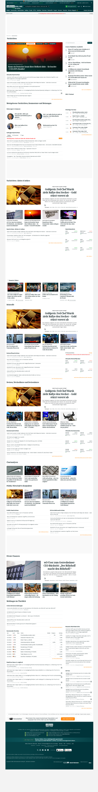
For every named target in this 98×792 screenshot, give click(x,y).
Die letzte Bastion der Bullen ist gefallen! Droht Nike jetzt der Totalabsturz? (14, 479)
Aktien (8, 10)
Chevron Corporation (20, 368)
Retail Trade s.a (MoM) (78, 116)
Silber (53, 207)
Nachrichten (21, 10)
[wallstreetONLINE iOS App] (60, 750)
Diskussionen (82, 377)
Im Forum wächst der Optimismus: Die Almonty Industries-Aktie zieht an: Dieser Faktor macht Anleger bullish (32, 152)
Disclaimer (38, 745)
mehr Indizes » (89, 256)
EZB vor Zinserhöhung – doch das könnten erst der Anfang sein (79, 63)
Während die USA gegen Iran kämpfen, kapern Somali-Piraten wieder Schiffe (78, 83)
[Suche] (48, 6)
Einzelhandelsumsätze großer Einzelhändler (84, 119)
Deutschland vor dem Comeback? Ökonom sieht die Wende (67, 296)
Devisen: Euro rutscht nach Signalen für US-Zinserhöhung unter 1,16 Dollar (24, 441)
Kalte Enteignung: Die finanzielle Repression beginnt (19, 95)
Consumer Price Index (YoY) (80, 131)
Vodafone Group (20, 236)
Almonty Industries (20, 154)
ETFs (34, 10)
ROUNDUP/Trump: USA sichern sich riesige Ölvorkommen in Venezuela (23, 367)
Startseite (8, 35)
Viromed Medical (79, 651)
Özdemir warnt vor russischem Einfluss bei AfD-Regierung (20, 520)
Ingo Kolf (72, 53)
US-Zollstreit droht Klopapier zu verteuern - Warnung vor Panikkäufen (23, 616)
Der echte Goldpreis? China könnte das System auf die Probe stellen (14, 296)
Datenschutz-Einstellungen (52, 745)
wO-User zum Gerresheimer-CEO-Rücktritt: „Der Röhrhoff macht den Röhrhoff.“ (14, 223)
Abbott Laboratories (28, 146)
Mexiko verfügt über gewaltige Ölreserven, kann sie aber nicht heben (67, 595)
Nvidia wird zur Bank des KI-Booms (50, 295)
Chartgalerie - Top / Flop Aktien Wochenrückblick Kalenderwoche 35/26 (24, 156)
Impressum (33, 745)
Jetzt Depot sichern (29, 739)
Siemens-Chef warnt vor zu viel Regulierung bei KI (18, 239)
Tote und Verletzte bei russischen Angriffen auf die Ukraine (21, 516)
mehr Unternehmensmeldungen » (56, 627)
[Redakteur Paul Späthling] (69, 79)
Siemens (17, 240)
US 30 (58, 207)
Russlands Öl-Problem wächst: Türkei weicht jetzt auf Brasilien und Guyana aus (80, 76)
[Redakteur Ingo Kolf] (69, 53)
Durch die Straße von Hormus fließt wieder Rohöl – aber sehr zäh (68, 348)
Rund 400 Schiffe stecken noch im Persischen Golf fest (20, 359)
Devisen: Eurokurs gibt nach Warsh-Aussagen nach (19, 448)
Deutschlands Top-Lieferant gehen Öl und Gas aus (79, 56)
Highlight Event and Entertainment (83, 676)
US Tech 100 (62, 207)
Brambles (77, 638)
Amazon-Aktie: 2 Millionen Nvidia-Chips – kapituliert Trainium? (21, 148)
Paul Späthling (73, 79)
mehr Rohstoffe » (88, 377)
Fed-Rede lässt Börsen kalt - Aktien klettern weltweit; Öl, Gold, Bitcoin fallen (50, 348)
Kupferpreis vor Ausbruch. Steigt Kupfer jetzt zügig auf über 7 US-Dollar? (32, 425)
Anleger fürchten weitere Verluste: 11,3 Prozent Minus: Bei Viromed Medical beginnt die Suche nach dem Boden (78, 648)
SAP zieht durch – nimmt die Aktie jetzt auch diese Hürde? (68, 479)
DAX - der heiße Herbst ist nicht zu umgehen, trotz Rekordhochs (52, 115)
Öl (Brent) (18, 361)
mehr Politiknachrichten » (44, 531)
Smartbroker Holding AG (49, 746)
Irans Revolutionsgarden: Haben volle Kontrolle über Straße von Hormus (23, 375)
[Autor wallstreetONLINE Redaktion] (68, 53)
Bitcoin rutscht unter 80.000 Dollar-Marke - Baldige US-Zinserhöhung (23, 444)
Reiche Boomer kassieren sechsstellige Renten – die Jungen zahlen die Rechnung (32, 595)
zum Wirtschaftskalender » (87, 134)
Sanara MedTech (23, 673)
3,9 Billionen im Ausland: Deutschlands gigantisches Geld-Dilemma (78, 70)
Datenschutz (43, 745)
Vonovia (18, 80)
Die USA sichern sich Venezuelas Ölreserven (13, 347)
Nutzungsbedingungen (63, 745)
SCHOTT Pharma (59, 580)
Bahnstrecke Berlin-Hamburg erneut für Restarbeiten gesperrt (21, 623)
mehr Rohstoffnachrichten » (57, 378)
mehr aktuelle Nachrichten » (57, 99)
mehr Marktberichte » (88, 667)
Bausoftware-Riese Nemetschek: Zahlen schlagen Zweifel (50, 223)
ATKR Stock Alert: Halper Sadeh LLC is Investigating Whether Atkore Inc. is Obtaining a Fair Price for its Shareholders (34, 675)
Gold (51, 207)
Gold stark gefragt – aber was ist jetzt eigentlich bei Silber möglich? (50, 479)
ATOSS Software (23, 157)
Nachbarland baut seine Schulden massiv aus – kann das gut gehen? (67, 425)
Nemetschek (26, 142)
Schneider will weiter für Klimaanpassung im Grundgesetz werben (22, 524)
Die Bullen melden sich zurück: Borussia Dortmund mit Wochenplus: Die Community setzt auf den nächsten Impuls (78, 662)
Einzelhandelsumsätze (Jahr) (80, 112)
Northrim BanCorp (24, 687)
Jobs (73, 743)
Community (14, 10)
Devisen (60, 10)
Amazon (18, 150)
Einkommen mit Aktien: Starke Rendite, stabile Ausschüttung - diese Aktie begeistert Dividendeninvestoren (77, 655)
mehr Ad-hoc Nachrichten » (86, 708)
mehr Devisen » (89, 457)
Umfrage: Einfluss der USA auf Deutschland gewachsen (20, 528)
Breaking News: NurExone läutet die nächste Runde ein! (27, 13)
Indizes (26, 10)
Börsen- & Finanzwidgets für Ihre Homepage (48, 743)
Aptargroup (69, 521)
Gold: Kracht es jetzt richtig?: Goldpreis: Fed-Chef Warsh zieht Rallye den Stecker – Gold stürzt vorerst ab (31, 82)
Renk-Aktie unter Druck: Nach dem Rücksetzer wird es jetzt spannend (23, 86)
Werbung (68, 743)
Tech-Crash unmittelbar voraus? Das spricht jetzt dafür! (31, 479)
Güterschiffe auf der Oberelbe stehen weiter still (18, 371)
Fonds (30, 10)
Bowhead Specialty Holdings (26, 93)
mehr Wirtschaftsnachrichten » (86, 534)
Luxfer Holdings (23, 682)
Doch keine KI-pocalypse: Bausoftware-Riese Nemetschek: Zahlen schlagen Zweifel (26, 140)
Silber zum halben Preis (21, 125)
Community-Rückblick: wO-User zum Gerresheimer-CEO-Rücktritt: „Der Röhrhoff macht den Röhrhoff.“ (31, 608)
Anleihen (39, 10)
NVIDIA (24, 454)
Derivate (44, 10)
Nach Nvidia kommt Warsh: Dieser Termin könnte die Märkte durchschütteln (49, 425)
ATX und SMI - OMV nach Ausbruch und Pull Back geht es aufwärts (23, 115)
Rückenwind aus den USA (50, 125)
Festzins (65, 10)
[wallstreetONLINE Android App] (68, 750)
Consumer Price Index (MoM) (80, 127)
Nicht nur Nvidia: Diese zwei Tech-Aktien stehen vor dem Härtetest (32, 296)
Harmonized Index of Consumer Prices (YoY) (84, 123)
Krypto (55, 10)
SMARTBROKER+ (66, 734)
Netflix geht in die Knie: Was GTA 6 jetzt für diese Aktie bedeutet (68, 223)
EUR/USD (17, 438)
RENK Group (21, 87)
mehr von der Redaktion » (87, 89)
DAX (56, 207)
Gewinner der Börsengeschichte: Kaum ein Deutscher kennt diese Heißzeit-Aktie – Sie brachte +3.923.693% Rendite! (34, 144)
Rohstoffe (50, 10)
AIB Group (78, 658)
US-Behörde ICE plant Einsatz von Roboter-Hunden (19, 612)
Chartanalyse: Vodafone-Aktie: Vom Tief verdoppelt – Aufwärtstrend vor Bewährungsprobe (28, 235)
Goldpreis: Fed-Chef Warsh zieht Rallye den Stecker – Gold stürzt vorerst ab (59, 192)
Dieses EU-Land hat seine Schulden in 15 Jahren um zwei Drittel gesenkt (79, 50)
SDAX (76, 580)
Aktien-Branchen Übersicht (31, 743)
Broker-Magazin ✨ (73, 10)
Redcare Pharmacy (80, 699)
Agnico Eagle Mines (27, 84)
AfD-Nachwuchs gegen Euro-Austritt (15, 437)
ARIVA (40, 754)
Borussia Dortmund (79, 665)
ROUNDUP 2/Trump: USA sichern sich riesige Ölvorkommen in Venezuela (24, 363)
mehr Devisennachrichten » (57, 456)
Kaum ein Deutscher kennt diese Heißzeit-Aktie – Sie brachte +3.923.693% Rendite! (32, 223)
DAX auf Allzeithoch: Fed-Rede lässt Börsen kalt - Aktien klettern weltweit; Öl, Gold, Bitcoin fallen (30, 452)
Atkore (21, 677)
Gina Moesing (73, 86)
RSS (64, 743)
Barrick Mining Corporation (71, 207)
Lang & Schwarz (79, 644)
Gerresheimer (52, 580)
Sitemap (60, 743)
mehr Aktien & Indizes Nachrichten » (56, 242)
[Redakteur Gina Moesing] (69, 86)
